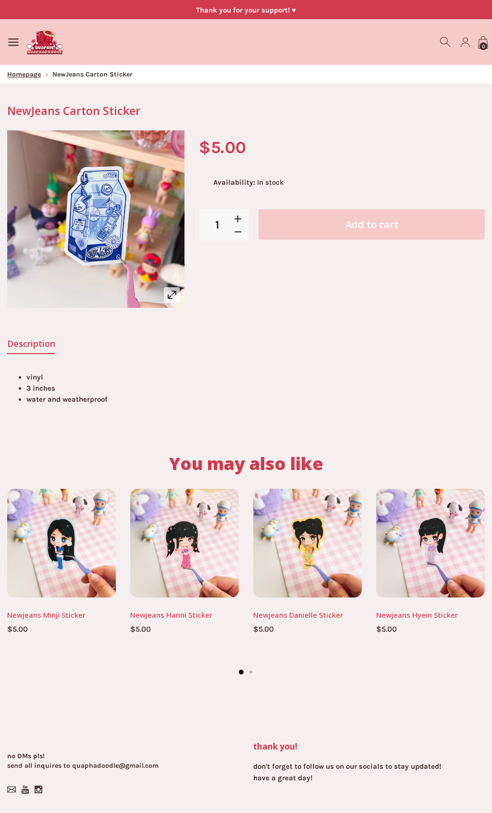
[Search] (445, 42)
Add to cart (371, 224)
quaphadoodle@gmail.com (115, 766)
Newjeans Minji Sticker (46, 615)
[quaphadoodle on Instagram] (38, 789)
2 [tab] (250, 672)
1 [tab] (241, 672)
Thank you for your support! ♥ (246, 10)
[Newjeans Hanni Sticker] (184, 543)
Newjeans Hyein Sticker (417, 615)
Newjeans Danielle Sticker (298, 615)
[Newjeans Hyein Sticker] (430, 543)
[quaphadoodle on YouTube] (25, 789)
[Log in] (465, 42)
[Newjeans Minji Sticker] (61, 543)
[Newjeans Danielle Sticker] (307, 543)
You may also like (246, 463)
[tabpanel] (61, 567)
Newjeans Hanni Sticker (171, 615)
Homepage (24, 74)
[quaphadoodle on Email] (11, 789)
